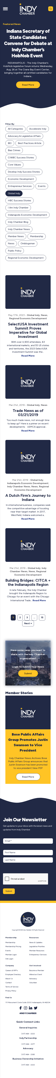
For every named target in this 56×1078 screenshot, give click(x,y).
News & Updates (35, 942)
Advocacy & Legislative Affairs (24, 136)
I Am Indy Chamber (18, 207)
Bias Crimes (14, 150)
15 (42, 617)
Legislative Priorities (37, 946)
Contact (8, 983)
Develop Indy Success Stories (24, 171)
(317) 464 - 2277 (28, 1044)
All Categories (15, 128)
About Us (9, 979)
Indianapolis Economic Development (27, 214)
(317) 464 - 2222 (28, 1034)
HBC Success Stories (19, 200)
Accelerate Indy (37, 128)
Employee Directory (13, 974)
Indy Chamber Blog (18, 222)
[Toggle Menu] (5, 8)
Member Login (11, 955)
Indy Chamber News (19, 229)
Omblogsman (28, 243)
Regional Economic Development (26, 257)
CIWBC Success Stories (21, 157)
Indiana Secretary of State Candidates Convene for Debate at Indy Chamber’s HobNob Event (28, 43)
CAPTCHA (8, 870)
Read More (28, 84)
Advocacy (33, 979)
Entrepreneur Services (20, 186)
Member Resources (36, 951)
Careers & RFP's (11, 970)
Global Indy (14, 193)
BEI (10, 143)
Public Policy (14, 250)
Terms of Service (11, 987)
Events (42, 186)
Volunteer (33, 983)
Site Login (9, 959)
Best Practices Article (29, 143)
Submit (28, 673)
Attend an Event (35, 974)
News (11, 243)
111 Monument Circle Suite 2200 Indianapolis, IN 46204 (27, 1002)
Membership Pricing (13, 946)
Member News (16, 236)
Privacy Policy (10, 991)
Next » (28, 623)
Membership (36, 236)
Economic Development (21, 179)
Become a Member (36, 970)
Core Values (14, 164)
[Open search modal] (50, 8)
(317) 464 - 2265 (28, 1054)
